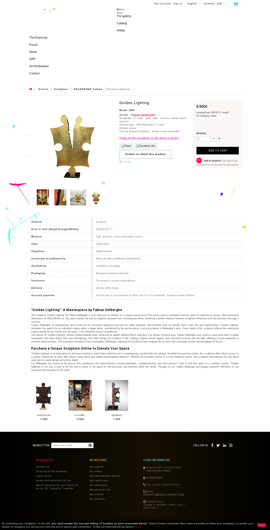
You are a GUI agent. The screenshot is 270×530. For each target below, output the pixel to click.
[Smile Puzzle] (44, 395)
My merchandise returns (105, 476)
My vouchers (97, 499)
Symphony (116, 415)
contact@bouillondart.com (163, 494)
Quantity (201, 133)
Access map (154, 477)
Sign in (177, 3)
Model (123, 110)
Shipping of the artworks (51, 471)
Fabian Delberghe (143, 114)
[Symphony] (116, 395)
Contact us (42, 466)
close (262, 525)
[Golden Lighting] (43, 197)
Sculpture (61, 89)
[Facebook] (212, 445)
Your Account (162, 3)
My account (97, 466)
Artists (43, 89)
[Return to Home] (31, 89)
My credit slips (99, 480)
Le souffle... (80, 415)
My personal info (100, 489)
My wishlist (97, 494)
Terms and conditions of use (53, 480)
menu (120, 12)
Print (128, 162)
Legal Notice (43, 476)
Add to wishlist (212, 160)
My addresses (99, 485)
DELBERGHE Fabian (88, 89)
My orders (96, 471)
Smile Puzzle (44, 415)
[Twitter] (218, 445)
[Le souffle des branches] (80, 395)
